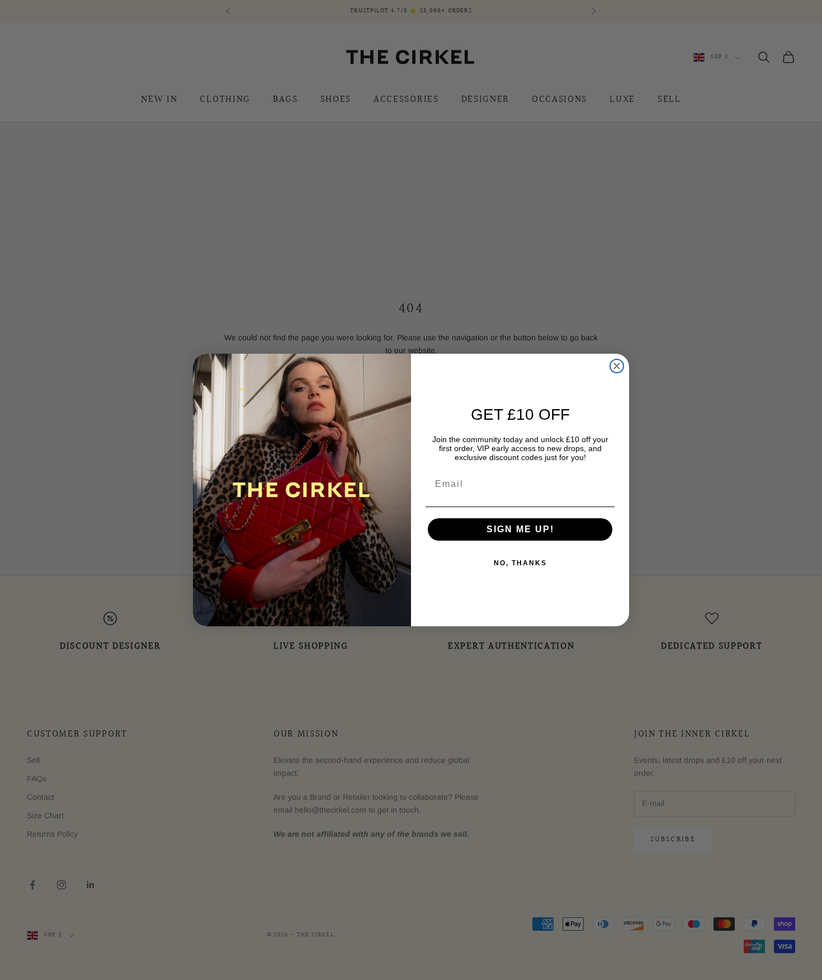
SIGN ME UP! (520, 529)
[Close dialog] (616, 366)
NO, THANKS (520, 563)
